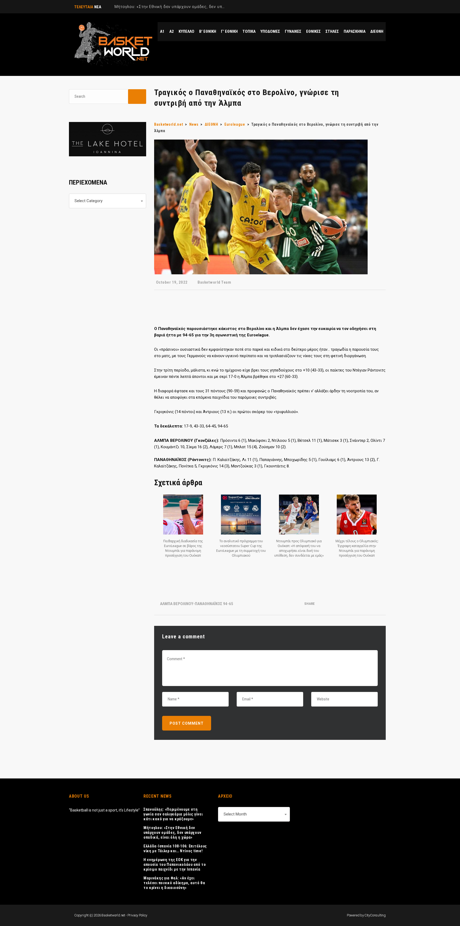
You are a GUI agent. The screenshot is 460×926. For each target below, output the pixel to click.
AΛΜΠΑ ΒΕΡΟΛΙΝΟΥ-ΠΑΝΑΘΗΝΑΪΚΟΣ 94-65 (196, 603)
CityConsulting (375, 915)
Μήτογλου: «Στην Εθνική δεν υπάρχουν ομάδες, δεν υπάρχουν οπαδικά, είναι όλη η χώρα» (172, 832)
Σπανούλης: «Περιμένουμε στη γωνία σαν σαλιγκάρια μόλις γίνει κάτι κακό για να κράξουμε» (173, 814)
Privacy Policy (137, 915)
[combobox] (107, 201)
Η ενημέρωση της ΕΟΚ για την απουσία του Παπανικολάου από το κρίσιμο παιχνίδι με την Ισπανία (174, 864)
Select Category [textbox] (88, 200)
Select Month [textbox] (235, 814)
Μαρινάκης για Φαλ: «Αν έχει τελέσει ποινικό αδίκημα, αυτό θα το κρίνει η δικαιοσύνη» (174, 883)
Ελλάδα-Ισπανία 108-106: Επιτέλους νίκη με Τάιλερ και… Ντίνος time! (175, 848)
